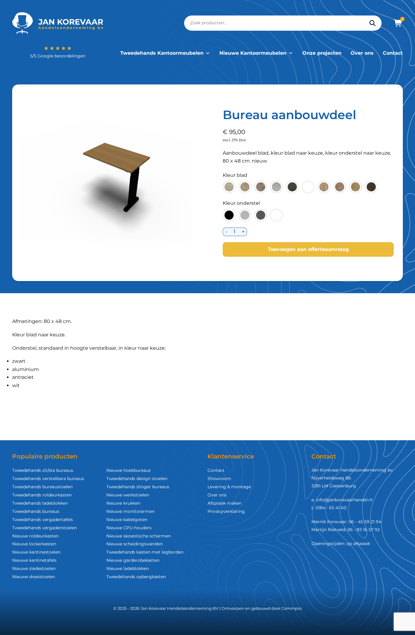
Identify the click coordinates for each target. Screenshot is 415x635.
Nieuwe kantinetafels (34, 560)
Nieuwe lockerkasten (34, 544)
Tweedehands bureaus (35, 511)
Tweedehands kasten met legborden (144, 552)
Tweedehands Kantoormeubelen (162, 53)
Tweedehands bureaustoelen (42, 486)
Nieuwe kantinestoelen (36, 552)
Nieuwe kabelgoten (126, 519)
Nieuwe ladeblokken (127, 568)
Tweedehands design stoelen (136, 478)
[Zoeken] (372, 23)
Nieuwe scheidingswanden (134, 544)
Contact (393, 53)
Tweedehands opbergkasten (136, 576)
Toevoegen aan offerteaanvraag (308, 249)
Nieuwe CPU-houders (129, 527)
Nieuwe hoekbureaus (128, 470)
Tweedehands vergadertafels (42, 519)
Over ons (362, 53)
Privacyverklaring (226, 511)
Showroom (219, 478)
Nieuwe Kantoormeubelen (252, 53)
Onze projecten (321, 53)
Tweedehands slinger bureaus (137, 486)
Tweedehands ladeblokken (40, 503)
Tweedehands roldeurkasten (42, 495)
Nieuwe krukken (123, 503)
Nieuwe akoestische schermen (138, 536)
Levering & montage (229, 486)
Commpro (291, 608)
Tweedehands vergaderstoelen (44, 527)
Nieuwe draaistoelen (33, 576)
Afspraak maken (225, 503)
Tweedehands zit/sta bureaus (42, 470)
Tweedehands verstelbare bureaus (48, 478)
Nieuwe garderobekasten (132, 560)
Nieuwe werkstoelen (127, 495)
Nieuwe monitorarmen (130, 511)
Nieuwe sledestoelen (34, 568)
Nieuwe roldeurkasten (35, 536)
